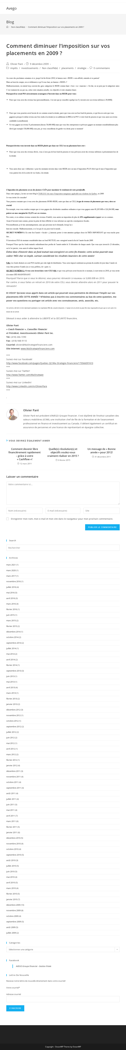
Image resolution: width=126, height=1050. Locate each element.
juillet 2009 (11, 932)
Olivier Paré (16, 64)
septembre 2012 (13, 726)
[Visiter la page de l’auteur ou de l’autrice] (12, 414)
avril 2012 (10, 748)
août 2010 (10, 860)
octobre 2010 (12, 849)
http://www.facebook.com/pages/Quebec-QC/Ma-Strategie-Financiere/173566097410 (49, 363)
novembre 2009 (13, 910)
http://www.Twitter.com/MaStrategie (24, 374)
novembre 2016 (13, 581)
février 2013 (11, 698)
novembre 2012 (13, 715)
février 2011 (11, 827)
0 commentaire (102, 68)
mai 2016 (10, 592)
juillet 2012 (11, 732)
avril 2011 (10, 815)
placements (67, 68)
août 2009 (10, 927)
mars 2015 (11, 620)
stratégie (81, 68)
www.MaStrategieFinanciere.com (38, 348)
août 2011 (10, 793)
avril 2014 (10, 659)
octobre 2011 (12, 782)
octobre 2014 (12, 637)
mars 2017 (11, 575)
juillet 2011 (11, 799)
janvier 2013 (11, 704)
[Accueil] (7, 27)
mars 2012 (11, 754)
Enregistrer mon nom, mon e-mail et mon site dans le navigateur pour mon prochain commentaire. (62, 518)
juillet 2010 (11, 865)
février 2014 (11, 665)
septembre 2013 (13, 670)
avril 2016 (10, 598)
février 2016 (11, 609)
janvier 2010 (11, 899)
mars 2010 (11, 888)
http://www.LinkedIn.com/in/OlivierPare (26, 386)
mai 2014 (10, 653)
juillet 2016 (11, 587)
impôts (14, 68)
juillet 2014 (11, 648)
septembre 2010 (13, 854)
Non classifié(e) (50, 68)
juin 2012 (10, 737)
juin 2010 (10, 871)
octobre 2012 (12, 720)
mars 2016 (11, 603)
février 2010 (11, 893)
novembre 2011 (13, 776)
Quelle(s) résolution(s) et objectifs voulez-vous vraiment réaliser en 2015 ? (63, 452)
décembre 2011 (13, 771)
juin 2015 (10, 615)
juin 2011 (10, 804)
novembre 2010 (13, 843)
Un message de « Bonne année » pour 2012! (101, 450)
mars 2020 (11, 570)
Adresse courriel (13, 994)
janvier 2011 (11, 832)
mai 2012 (10, 743)
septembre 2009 (13, 921)
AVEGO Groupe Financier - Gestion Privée (33, 966)
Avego (11, 8)
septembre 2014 (13, 642)
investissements (29, 68)
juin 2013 (10, 676)
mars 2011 (11, 821)
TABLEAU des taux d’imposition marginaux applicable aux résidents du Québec (67, 194)
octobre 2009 (12, 916)
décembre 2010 (13, 838)
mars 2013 (11, 693)
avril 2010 (10, 882)
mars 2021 (11, 564)
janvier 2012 (11, 765)
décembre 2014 (13, 631)
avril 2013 (10, 687)
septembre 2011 (13, 787)
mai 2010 (10, 877)
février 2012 (11, 760)
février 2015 (11, 626)
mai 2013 (10, 681)
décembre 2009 (13, 905)
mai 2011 (10, 810)
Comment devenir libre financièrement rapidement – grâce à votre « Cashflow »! (24, 454)
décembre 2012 (13, 709)
